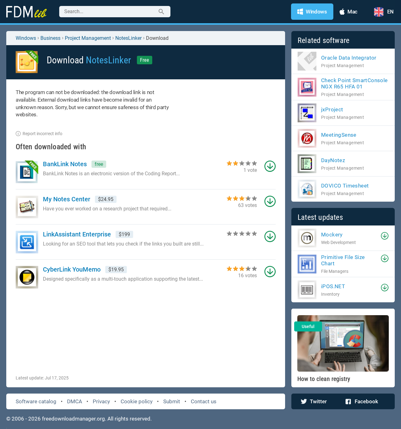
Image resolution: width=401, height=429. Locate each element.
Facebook (366, 401)
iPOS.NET (333, 286)
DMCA (74, 401)
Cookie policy (137, 401)
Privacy (101, 401)
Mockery (332, 234)
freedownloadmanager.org (73, 419)
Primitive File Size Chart (343, 260)
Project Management (88, 38)
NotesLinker (128, 38)
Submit (171, 401)
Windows (26, 38)
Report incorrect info (42, 133)
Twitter (318, 401)
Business (50, 38)
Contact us (203, 401)
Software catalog (36, 401)
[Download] (384, 236)
